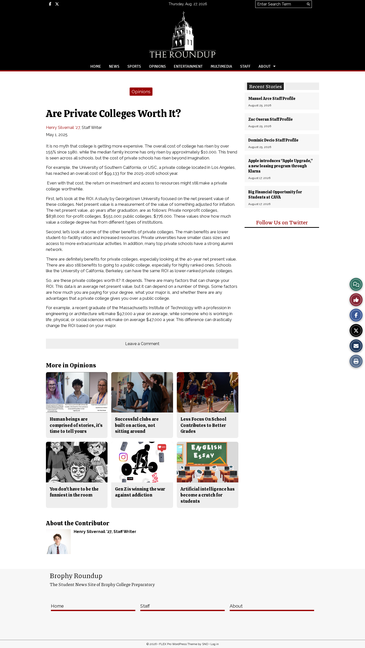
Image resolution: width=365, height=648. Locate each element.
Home (95, 66)
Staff (245, 66)
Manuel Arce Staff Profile (271, 98)
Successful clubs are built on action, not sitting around (137, 425)
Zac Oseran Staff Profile (270, 119)
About (264, 66)
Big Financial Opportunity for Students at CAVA (275, 194)
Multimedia (221, 66)
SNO (205, 644)
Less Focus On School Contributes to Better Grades (203, 425)
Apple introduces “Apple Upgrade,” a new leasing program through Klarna (280, 166)
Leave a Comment (142, 343)
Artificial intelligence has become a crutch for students (208, 495)
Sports (134, 66)
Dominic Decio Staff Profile (273, 140)
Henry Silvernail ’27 (63, 127)
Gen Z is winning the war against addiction (140, 492)
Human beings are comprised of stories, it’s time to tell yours (76, 425)
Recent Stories (265, 86)
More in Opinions (71, 365)
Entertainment (188, 66)
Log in (215, 644)
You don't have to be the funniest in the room (74, 492)
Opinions (157, 66)
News (114, 66)
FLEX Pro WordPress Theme (178, 644)
